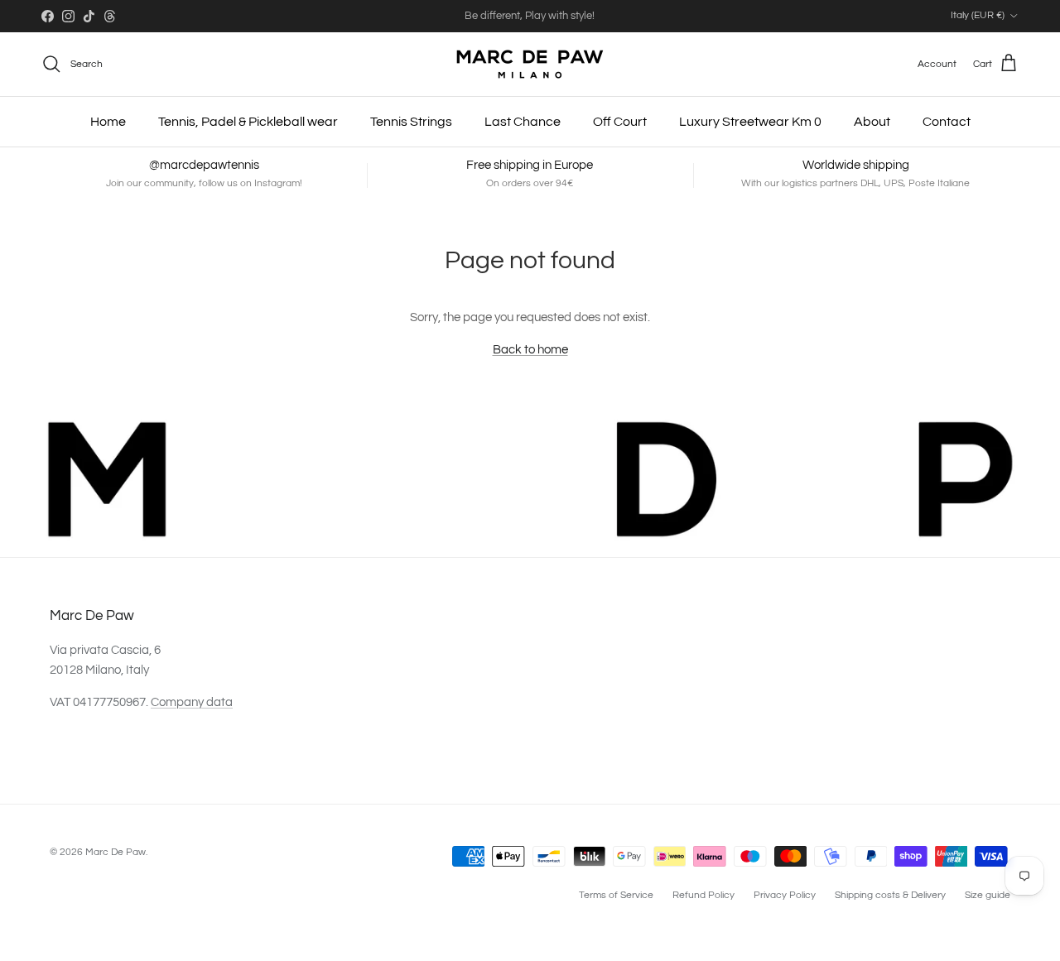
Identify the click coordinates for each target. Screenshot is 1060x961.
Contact (947, 121)
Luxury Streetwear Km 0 (750, 121)
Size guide (987, 895)
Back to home (530, 350)
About (872, 121)
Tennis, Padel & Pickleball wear (248, 121)
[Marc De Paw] (530, 64)
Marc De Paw (115, 852)
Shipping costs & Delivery (890, 895)
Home (108, 121)
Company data (192, 702)
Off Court (620, 121)
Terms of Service (616, 895)
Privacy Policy (785, 895)
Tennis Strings (411, 121)
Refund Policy (703, 895)
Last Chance (522, 121)
